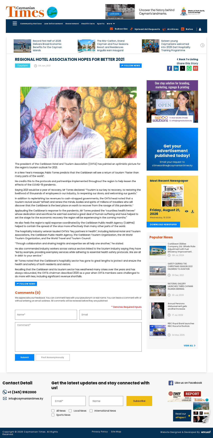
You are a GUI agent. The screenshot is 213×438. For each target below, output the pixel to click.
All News (61, 410)
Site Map (116, 431)
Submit (24, 357)
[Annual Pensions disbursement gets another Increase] (158, 310)
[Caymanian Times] (31, 12)
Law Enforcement (53, 23)
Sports (101, 23)
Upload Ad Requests (147, 29)
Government (72, 23)
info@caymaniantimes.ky (26, 398)
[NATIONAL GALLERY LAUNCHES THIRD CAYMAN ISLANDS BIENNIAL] (158, 291)
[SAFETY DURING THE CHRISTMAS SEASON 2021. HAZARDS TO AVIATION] (158, 271)
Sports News (63, 415)
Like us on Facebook (188, 383)
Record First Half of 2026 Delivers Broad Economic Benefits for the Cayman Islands (47, 45)
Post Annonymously (52, 357)
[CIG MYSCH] (156, 11)
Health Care (88, 23)
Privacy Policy (100, 431)
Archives (173, 29)
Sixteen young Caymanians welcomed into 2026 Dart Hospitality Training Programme (175, 45)
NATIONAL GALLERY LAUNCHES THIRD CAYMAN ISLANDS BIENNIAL (180, 286)
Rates (189, 29)
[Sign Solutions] (172, 101)
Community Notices (31, 23)
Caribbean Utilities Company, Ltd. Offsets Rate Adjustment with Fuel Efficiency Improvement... (181, 247)
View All (188, 345)
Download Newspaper (163, 224)
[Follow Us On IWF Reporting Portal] (180, 396)
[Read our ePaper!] (201, 425)
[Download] (193, 212)
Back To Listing (188, 59)
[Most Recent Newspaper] (172, 195)
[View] (187, 212)
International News (105, 410)
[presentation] (202, 45)
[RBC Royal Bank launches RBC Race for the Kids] (158, 330)
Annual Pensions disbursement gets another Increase (177, 306)
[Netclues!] (206, 432)
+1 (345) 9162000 (22, 392)
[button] (22, 45)
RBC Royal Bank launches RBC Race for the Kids (181, 325)
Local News (80, 410)
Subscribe (139, 401)
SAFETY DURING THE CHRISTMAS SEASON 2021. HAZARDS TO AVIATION (180, 266)
